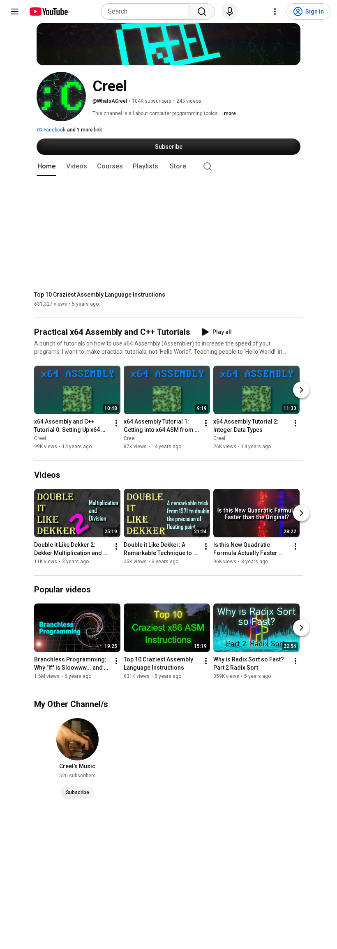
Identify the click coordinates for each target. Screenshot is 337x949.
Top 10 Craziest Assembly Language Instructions (99, 294)
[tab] (46, 166)
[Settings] (275, 11)
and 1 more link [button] (84, 130)
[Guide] (15, 11)
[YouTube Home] (48, 11)
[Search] (202, 11)
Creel (40, 439)
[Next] (301, 390)
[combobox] (147, 11)
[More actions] (116, 423)
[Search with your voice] (230, 11)
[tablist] (168, 166)
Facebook (53, 130)
